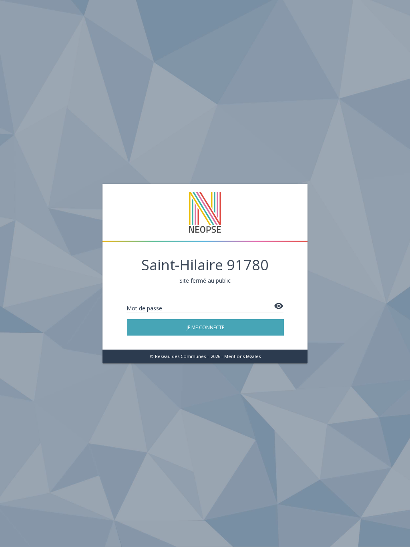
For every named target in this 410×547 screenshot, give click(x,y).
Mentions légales (242, 356)
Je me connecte (205, 327)
